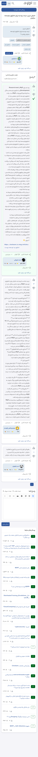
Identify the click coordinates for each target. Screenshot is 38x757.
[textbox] (19, 508)
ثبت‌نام (4, 3)
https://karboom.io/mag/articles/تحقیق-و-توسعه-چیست (16, 246)
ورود (9, 3)
